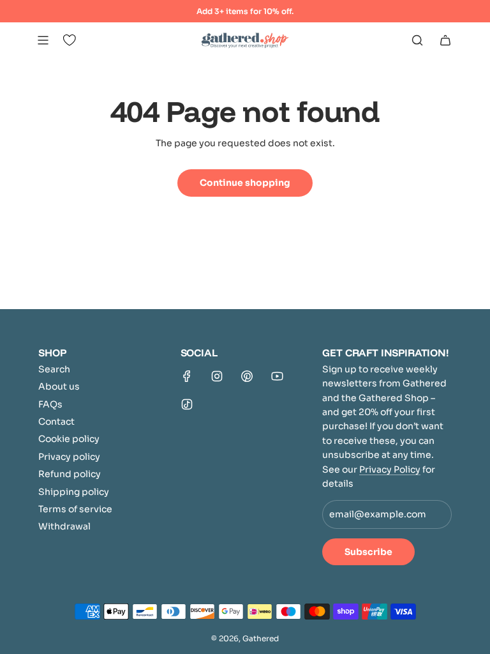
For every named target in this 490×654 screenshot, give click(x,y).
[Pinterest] (247, 376)
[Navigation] (43, 40)
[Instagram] (217, 376)
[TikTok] (187, 404)
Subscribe (368, 552)
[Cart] (445, 40)
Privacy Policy (389, 469)
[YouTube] (277, 376)
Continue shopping (245, 182)
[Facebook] (187, 376)
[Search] (417, 40)
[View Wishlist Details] (69, 40)
